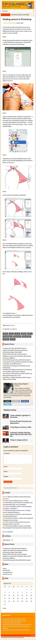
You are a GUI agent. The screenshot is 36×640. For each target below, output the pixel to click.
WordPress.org (7, 574)
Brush (5, 333)
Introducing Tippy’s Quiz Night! (20, 14)
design (24, 333)
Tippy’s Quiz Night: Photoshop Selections (15, 350)
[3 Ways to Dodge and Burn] (6, 442)
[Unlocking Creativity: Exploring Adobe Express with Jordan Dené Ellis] (6, 434)
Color (11, 333)
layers (30, 333)
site (10, 329)
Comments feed (7, 572)
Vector (13, 339)
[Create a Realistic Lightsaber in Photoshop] (6, 417)
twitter (13, 325)
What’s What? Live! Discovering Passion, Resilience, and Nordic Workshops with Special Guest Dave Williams (17, 356)
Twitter (7, 404)
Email (5, 471)
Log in (5, 568)
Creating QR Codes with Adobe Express (14, 348)
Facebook (25, 401)
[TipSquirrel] (18, 5)
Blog (15, 329)
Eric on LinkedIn (8, 532)
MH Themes (20, 637)
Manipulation (7, 336)
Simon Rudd (19, 23)
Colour (17, 333)
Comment (7, 453)
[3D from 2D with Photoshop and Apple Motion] (6, 423)
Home (32, 635)
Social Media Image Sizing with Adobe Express (17, 360)
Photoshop (17, 336)
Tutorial (5, 339)
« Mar (4, 608)
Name (5, 466)
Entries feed (6, 570)
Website (16, 401)
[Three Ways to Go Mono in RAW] (6, 428)
